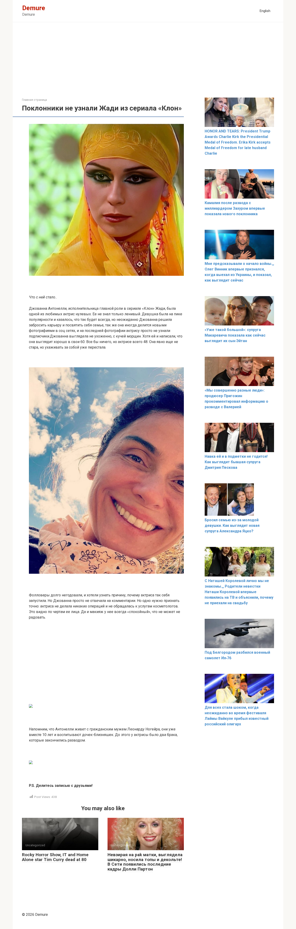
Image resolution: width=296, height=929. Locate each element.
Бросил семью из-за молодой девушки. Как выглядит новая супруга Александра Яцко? (232, 525)
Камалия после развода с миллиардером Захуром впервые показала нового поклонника (235, 208)
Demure (33, 8)
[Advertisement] (148, 63)
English (264, 11)
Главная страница (34, 99)
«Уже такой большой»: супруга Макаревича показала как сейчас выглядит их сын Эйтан (235, 335)
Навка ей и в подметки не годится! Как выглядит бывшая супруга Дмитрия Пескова (236, 462)
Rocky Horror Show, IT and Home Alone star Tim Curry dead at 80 (55, 857)
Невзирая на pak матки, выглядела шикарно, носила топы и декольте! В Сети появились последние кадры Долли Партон (145, 862)
